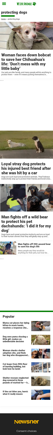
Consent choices (26, 431)
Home (3, 19)
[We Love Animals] (26, 3)
